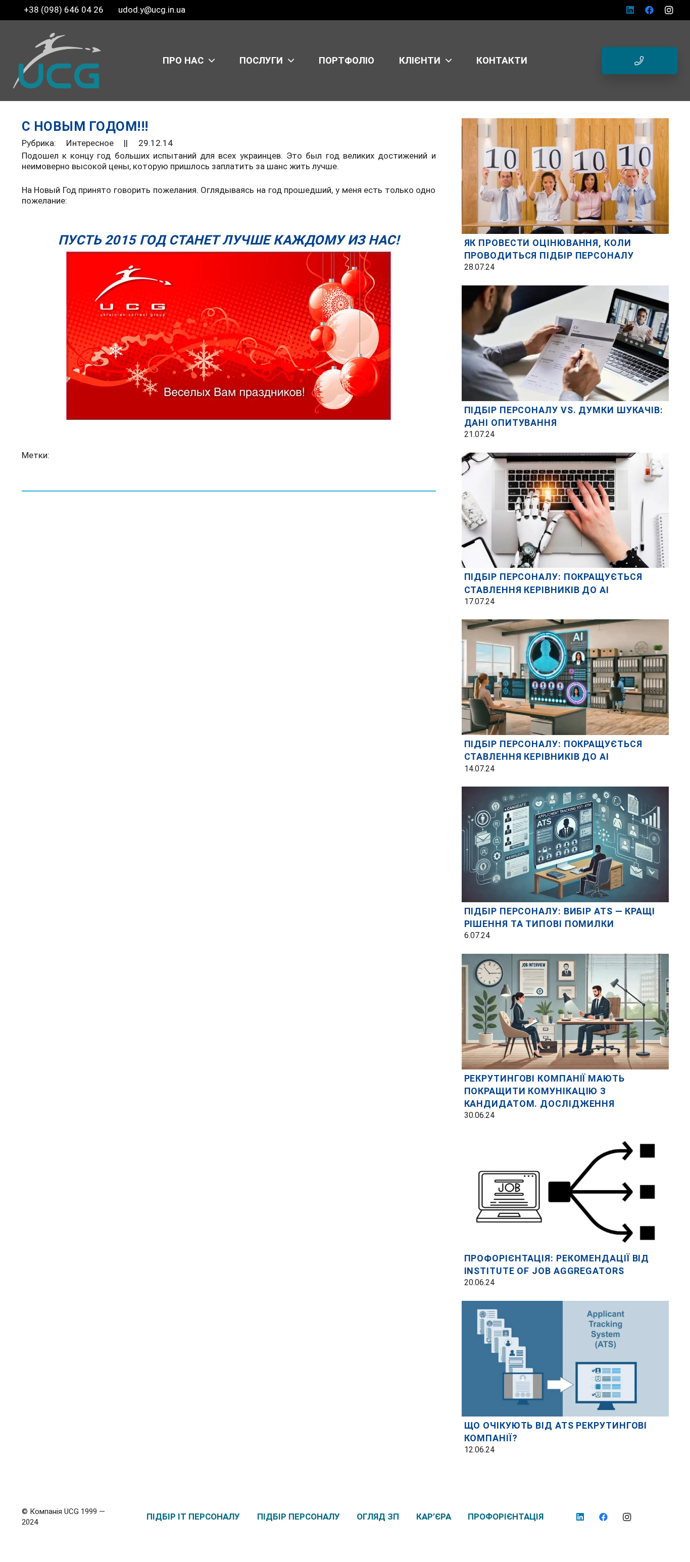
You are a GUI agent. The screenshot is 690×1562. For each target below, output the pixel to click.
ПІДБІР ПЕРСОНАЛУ (298, 1516)
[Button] (639, 60)
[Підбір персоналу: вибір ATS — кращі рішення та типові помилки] (565, 792)
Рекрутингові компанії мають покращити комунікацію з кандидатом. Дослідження (544, 1091)
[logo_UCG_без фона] (57, 60)
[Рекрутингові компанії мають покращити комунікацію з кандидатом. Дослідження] (565, 959)
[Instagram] (668, 10)
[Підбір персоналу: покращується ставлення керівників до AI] (565, 458)
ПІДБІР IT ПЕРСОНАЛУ (193, 1516)
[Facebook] (649, 10)
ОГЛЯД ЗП (378, 1516)
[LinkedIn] (630, 10)
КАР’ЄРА (433, 1516)
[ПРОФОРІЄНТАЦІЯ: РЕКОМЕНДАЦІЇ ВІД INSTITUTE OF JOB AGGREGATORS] (565, 1139)
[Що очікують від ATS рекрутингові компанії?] (565, 1306)
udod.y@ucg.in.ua (151, 10)
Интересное (90, 143)
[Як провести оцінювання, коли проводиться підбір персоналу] (565, 123)
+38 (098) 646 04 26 (65, 10)
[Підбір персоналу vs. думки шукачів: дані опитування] (565, 290)
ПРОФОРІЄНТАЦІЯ (506, 1516)
